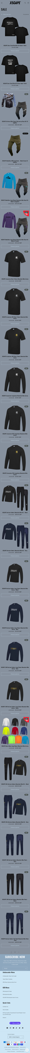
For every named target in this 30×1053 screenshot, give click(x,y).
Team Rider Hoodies (7, 979)
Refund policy (23, 1047)
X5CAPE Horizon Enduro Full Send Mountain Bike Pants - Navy (15, 939)
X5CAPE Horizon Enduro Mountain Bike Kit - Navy (15, 550)
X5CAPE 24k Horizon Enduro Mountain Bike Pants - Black (15, 900)
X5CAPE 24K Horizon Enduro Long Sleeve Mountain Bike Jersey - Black (15, 707)
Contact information (11, 1051)
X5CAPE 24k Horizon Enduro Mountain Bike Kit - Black (15, 784)
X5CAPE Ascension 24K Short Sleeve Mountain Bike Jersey (15, 357)
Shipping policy (23, 1049)
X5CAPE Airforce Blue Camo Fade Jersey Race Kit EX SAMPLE (15, 122)
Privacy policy (8, 1049)
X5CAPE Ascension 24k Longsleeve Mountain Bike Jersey (15, 473)
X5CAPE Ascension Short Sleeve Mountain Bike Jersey (15, 279)
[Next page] (18, 952)
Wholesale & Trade (7, 991)
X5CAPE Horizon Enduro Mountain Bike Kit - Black (14, 512)
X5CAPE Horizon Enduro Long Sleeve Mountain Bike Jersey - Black (15, 589)
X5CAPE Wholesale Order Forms (10, 997)
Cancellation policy (20, 1051)
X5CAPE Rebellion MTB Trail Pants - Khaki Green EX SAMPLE (15, 161)
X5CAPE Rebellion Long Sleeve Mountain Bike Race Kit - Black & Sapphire (15, 201)
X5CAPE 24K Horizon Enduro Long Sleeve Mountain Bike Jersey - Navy (15, 668)
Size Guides (6, 1009)
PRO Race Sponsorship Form (9, 982)
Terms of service (15, 1049)
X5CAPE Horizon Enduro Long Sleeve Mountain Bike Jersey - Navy (15, 628)
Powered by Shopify (15, 1047)
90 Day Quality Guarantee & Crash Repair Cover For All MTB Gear (14, 1013)
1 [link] (11, 952)
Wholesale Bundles (7, 994)
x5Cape (9, 1047)
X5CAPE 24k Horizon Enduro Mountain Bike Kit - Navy (15, 822)
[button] (1, 2)
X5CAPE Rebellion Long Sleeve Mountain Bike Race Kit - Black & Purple (15, 240)
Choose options (15, 50)
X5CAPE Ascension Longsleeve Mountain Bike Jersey (15, 395)
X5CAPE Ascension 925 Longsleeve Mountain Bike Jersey (15, 434)
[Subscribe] (25, 968)
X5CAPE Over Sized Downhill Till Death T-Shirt (15, 45)
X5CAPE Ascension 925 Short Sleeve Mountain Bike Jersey (15, 317)
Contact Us (5, 1006)
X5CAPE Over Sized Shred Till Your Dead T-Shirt (15, 83)
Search (4, 1017)
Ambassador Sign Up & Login (9, 976)
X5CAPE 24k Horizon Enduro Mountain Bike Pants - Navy (15, 860)
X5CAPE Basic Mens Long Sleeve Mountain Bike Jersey (15, 746)
